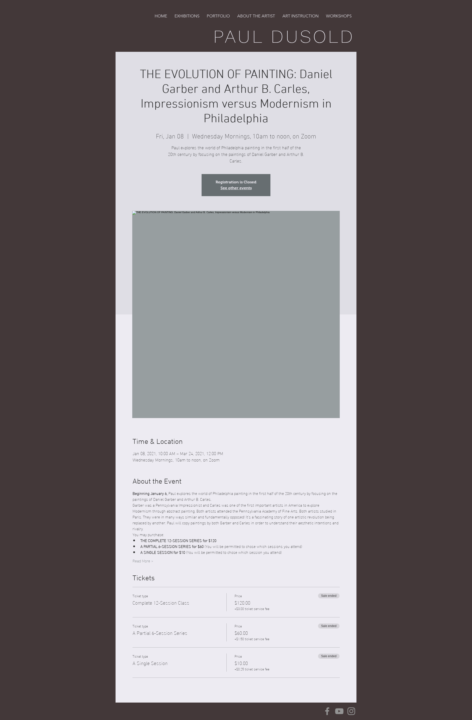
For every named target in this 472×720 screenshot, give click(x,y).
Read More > (143, 560)
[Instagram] (351, 711)
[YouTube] (339, 711)
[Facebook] (327, 711)
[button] (187, 16)
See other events (236, 188)
